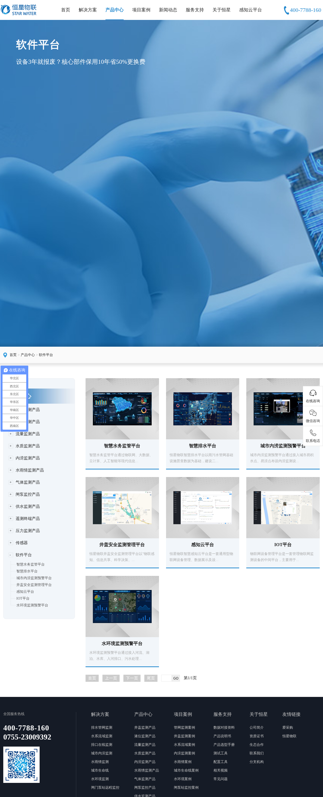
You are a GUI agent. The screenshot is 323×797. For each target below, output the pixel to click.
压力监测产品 (28, 530)
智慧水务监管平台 (30, 564)
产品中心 (114, 9)
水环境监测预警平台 (32, 605)
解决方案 (88, 9)
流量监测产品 (28, 434)
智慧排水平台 (27, 571)
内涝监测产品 (28, 458)
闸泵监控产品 (28, 494)
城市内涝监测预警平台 (34, 578)
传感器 (22, 543)
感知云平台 (250, 9)
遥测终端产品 (28, 518)
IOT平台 (23, 598)
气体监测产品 (28, 482)
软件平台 (46, 355)
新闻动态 (168, 9)
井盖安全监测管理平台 (34, 585)
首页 (65, 9)
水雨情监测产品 (30, 470)
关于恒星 (221, 9)
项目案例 (141, 9)
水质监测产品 (28, 446)
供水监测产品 (28, 506)
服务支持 (195, 9)
